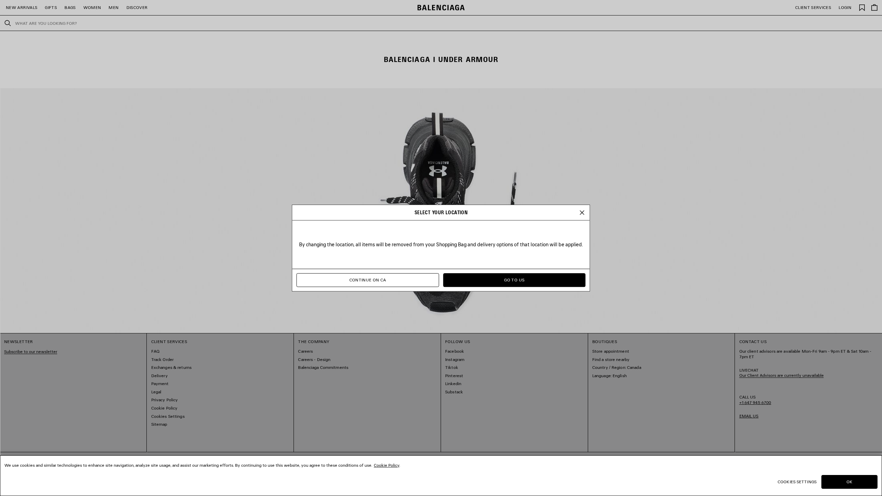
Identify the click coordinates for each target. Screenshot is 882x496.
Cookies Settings (797, 481)
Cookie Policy (386, 465)
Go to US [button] (514, 279)
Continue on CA (367, 279)
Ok (849, 481)
